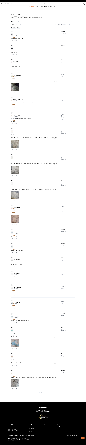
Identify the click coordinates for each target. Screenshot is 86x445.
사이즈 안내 (45, 428)
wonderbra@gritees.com (20, 440)
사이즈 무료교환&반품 (46, 426)
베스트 (37, 6)
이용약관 (68, 435)
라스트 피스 (56, 6)
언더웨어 (41, 6)
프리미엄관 (50, 6)
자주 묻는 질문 (31, 428)
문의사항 (30, 431)
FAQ (76, 435)
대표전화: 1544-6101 (11, 426)
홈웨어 (45, 6)
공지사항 (30, 426)
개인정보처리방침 (72, 435)
